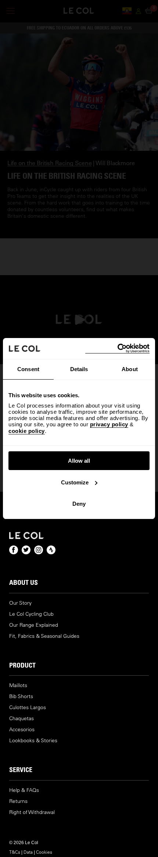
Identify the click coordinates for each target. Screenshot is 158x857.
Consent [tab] (28, 369)
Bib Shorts (21, 696)
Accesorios (22, 729)
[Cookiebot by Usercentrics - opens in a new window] (117, 348)
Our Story (20, 603)
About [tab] (130, 369)
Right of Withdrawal (32, 812)
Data (28, 852)
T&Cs (14, 852)
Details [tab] (79, 369)
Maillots (18, 685)
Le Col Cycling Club (31, 614)
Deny (79, 504)
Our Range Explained (33, 625)
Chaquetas (21, 718)
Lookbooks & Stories (33, 740)
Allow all (79, 461)
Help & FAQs (24, 790)
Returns (18, 801)
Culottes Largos (27, 707)
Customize (75, 482)
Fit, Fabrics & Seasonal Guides (44, 636)
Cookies (44, 852)
